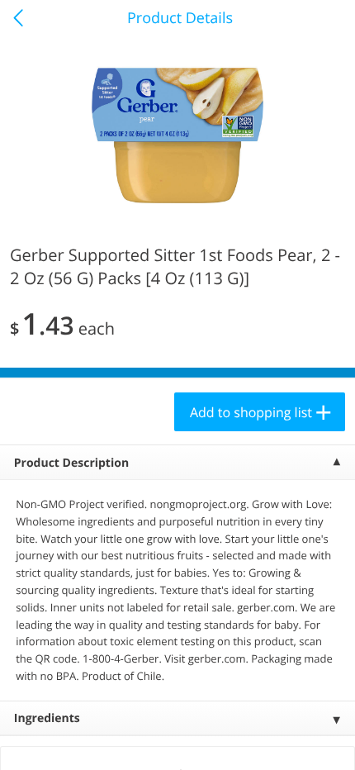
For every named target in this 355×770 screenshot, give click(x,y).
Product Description (71, 463)
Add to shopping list (251, 412)
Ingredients (47, 718)
